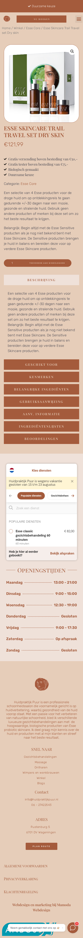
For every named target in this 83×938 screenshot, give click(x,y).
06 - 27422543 (41, 805)
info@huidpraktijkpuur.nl (41, 799)
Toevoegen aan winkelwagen (47, 263)
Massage (41, 762)
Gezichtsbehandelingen (40, 757)
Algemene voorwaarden (25, 866)
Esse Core (33, 28)
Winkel (18, 28)
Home (6, 28)
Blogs (41, 783)
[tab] (41, 280)
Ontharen (41, 767)
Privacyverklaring (21, 879)
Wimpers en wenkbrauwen (41, 772)
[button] (79, 19)
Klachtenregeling (21, 892)
